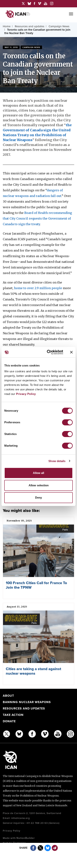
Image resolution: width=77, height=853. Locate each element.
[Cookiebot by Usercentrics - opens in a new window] (47, 352)
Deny (38, 497)
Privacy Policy (26, 393)
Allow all (38, 472)
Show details (56, 461)
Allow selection (39, 485)
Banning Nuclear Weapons (27, 702)
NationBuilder (25, 838)
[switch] (67, 422)
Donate (9, 721)
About (8, 696)
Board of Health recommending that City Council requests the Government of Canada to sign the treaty (37, 218)
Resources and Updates (24, 708)
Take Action (13, 715)
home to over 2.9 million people (38, 288)
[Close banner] (71, 352)
